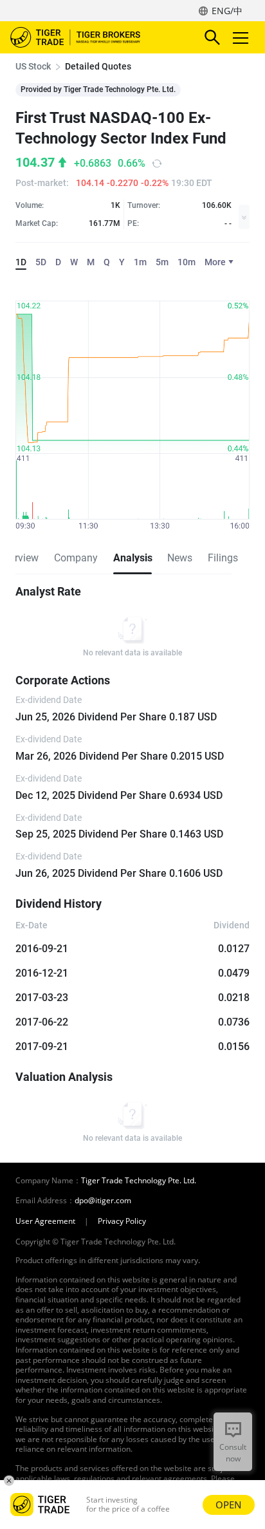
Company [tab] (76, 558)
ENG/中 (227, 11)
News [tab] (179, 558)
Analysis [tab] (132, 558)
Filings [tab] (223, 558)
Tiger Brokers (84, 37)
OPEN (228, 1504)
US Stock (33, 66)
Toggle (242, 37)
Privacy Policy (122, 1221)
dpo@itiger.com (103, 1201)
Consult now (232, 1452)
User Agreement (45, 1221)
